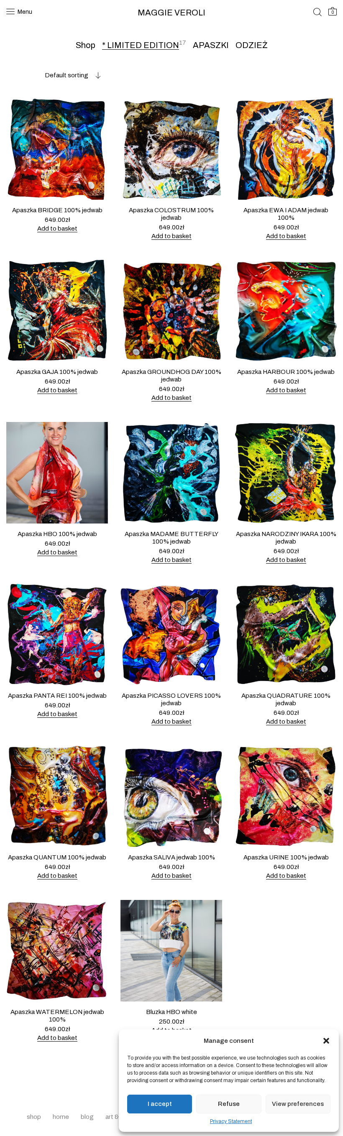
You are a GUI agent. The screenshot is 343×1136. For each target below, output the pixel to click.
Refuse (229, 1103)
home (61, 1116)
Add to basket (57, 228)
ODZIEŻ (251, 45)
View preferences (298, 1103)
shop (34, 1116)
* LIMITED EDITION (140, 45)
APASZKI (211, 45)
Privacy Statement (231, 1121)
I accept (160, 1103)
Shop (85, 45)
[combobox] (53, 75)
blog (87, 1116)
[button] (326, 1041)
